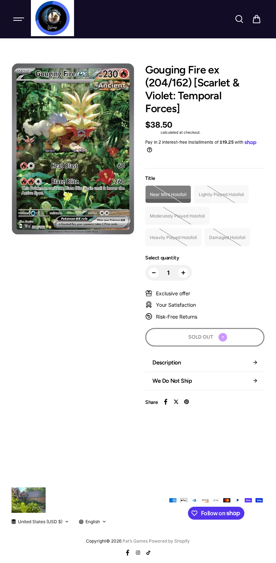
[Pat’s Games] (52, 18)
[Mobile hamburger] (19, 19)
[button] (256, 19)
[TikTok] (148, 552)
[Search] (239, 19)
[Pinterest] (186, 401)
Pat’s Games (135, 541)
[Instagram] (138, 552)
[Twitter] (176, 401)
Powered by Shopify (169, 541)
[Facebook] (165, 401)
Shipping (152, 132)
